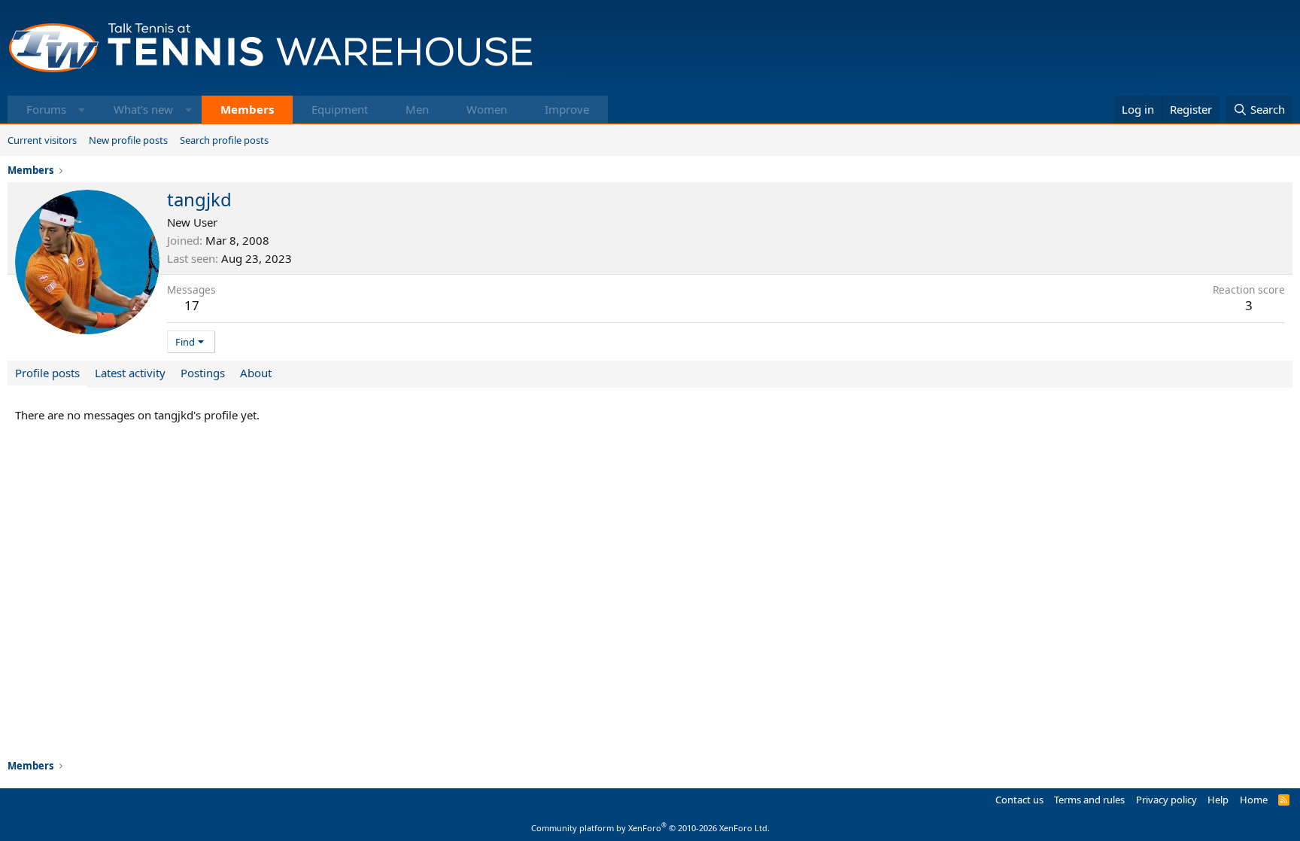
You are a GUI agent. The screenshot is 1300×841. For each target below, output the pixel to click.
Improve (567, 109)
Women (486, 109)
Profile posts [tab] (47, 372)
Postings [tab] (203, 372)
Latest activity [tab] (130, 372)
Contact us (1019, 799)
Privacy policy (1166, 799)
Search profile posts (224, 140)
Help (1218, 799)
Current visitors (42, 140)
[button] (81, 109)
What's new (143, 109)
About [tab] (256, 372)
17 (191, 305)
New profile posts (128, 140)
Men (417, 109)
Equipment (339, 109)
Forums (46, 109)
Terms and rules (1089, 799)
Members (247, 109)
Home (1254, 799)
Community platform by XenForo (650, 827)
